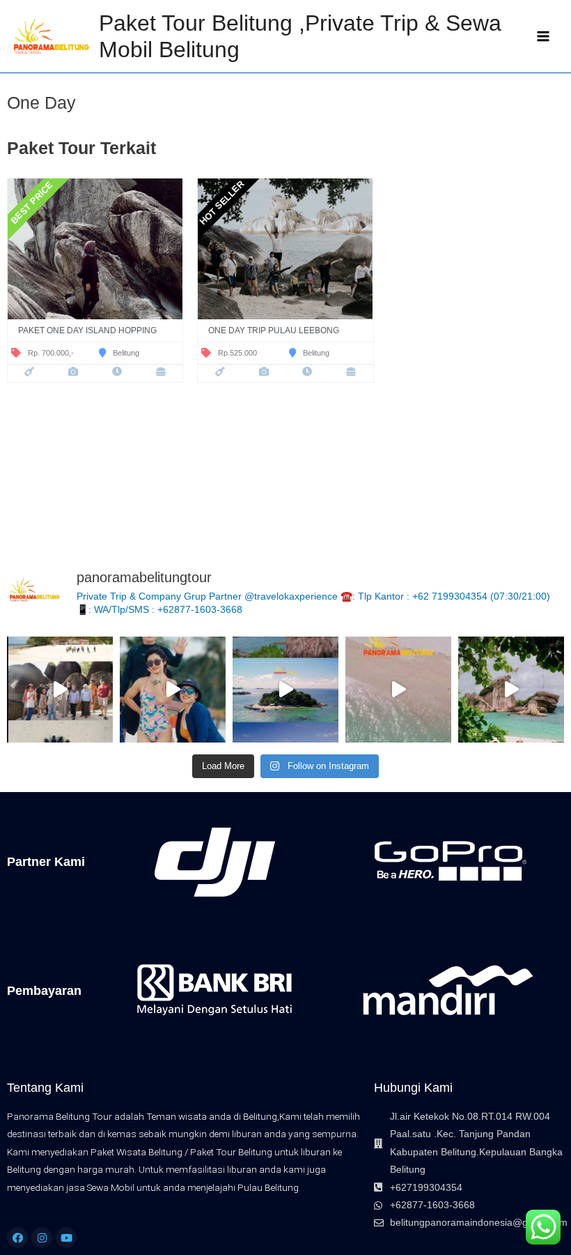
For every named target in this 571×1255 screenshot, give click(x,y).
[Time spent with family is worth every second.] (285, 690)
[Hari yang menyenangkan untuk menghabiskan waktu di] (511, 690)
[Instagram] (41, 1237)
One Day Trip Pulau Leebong (273, 330)
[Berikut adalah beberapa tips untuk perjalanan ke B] (60, 690)
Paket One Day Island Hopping (87, 330)
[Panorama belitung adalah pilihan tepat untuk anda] (398, 690)
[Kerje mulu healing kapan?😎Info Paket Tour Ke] (173, 690)
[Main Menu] (543, 36)
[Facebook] (17, 1237)
